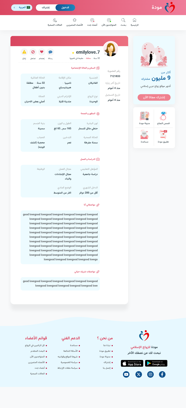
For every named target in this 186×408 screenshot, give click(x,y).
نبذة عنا (106, 345)
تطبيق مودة (163, 142)
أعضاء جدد (92, 25)
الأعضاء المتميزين (74, 25)
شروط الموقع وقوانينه (68, 357)
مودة (157, 7)
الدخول (65, 8)
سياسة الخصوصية (69, 362)
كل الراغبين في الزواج (35, 345)
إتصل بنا (106, 368)
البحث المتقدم (38, 351)
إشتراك (46, 8)
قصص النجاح (163, 123)
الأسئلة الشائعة (70, 351)
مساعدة (144, 142)
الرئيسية (134, 25)
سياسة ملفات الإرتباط (68, 368)
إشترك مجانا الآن (154, 97)
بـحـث (123, 25)
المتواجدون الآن (109, 25)
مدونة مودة (144, 123)
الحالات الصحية (55, 25)
